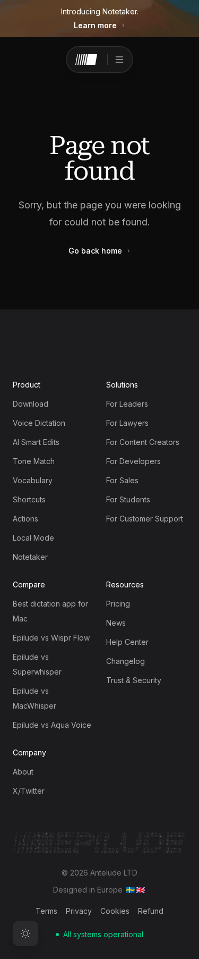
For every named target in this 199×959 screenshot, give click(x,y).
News (116, 622)
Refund (150, 910)
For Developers (133, 461)
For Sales (122, 480)
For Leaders (127, 403)
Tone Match (34, 461)
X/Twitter (29, 790)
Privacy (79, 910)
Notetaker (30, 556)
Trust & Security (133, 680)
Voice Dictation (39, 422)
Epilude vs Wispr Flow (51, 637)
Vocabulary (33, 480)
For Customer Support (144, 518)
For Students (128, 499)
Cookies (114, 910)
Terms (46, 910)
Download (30, 403)
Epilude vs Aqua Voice (52, 724)
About (23, 771)
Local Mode (33, 537)
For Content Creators (142, 442)
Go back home (95, 250)
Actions (25, 518)
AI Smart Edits (36, 442)
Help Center (127, 641)
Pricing (118, 603)
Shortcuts (29, 499)
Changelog (125, 661)
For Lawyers (127, 422)
